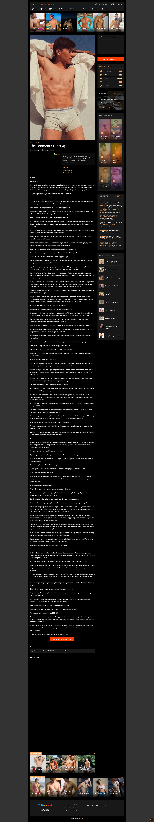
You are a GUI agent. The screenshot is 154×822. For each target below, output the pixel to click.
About (44, 9)
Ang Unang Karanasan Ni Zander (106, 246)
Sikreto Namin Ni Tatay (111, 270)
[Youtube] (103, 4)
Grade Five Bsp (84, 28)
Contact (53, 9)
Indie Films (68, 811)
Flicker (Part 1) (84, 793)
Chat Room (106, 9)
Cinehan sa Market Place (104, 224)
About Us (76, 805)
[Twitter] (99, 4)
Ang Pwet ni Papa (110, 318)
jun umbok (102, 212)
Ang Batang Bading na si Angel (106, 216)
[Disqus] (62, 681)
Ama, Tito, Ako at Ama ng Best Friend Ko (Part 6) (109, 238)
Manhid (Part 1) (68, 793)
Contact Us (68, 808)
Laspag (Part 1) (109, 294)
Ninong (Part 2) (68, 170)
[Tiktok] (109, 4)
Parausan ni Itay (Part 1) (111, 302)
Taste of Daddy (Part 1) (111, 286)
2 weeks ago (114, 203)
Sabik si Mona (115, 28)
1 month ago (105, 210)
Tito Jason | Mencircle (104, 243)
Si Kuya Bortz (52, 28)
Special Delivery (68, 28)
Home (35, 9)
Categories (74, 9)
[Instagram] (106, 4)
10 (105, 334)
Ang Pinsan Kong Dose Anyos (116, 160)
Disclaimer (76, 811)
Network (63, 9)
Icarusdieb (102, 242)
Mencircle (46, 4)
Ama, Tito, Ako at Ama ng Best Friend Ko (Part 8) (109, 232)
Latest (95, 9)
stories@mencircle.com (112, 108)
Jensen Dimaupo (104, 230)
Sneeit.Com (80, 818)
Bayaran (65, 167)
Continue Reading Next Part (62, 639)
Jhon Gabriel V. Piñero (105, 245)
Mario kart (102, 205)
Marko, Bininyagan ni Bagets (113, 336)
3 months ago (111, 243)
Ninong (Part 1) (68, 173)
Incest (38, 142)
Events (86, 9)
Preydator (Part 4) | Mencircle (105, 203)
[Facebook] (96, 4)
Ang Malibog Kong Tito (111, 261)
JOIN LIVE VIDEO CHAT (111, 59)
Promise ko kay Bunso (111, 310)
